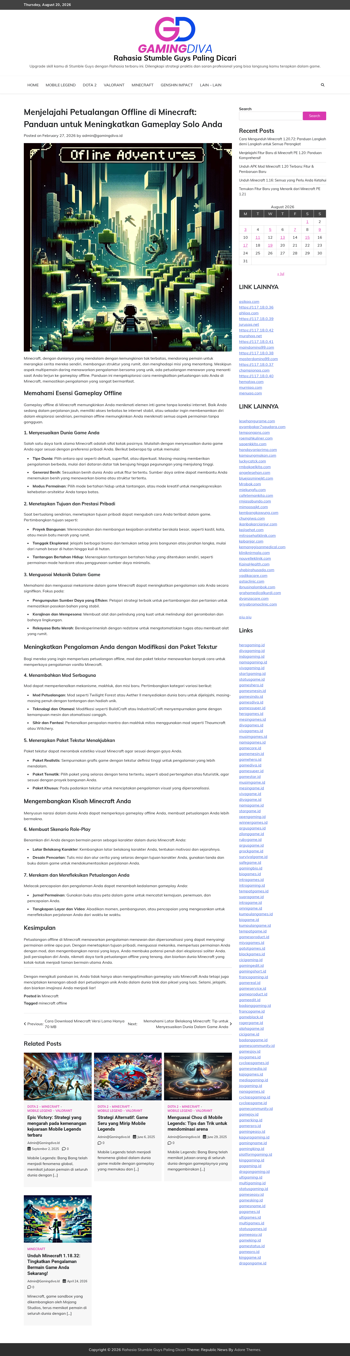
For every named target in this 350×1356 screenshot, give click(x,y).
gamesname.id (252, 1205)
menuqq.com (250, 393)
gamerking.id (250, 1120)
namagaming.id (253, 662)
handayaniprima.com (258, 449)
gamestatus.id (252, 1245)
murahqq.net (250, 335)
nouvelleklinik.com (255, 558)
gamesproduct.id (254, 936)
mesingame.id (251, 788)
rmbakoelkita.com (255, 466)
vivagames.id (251, 730)
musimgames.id (253, 736)
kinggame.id (250, 1257)
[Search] (322, 84)
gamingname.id (253, 1142)
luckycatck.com (252, 461)
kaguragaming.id (254, 1137)
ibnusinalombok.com (257, 587)
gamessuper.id (252, 707)
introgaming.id (252, 885)
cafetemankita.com (256, 495)
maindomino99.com (256, 347)
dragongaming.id (254, 1171)
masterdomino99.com (258, 358)
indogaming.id (252, 656)
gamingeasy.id (252, 1131)
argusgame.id (251, 845)
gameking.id (250, 1240)
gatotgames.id (252, 948)
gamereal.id (249, 982)
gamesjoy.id (249, 1051)
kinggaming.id (251, 1160)
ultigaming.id (250, 1177)
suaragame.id (251, 896)
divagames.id (251, 725)
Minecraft (143, 85)
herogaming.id (252, 644)
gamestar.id (250, 776)
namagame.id (251, 805)
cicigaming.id (251, 959)
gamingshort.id (252, 971)
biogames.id (250, 873)
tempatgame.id (253, 931)
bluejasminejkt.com (256, 478)
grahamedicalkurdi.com (260, 592)
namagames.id (252, 742)
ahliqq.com (249, 313)
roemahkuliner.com (256, 438)
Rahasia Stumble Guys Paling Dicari (175, 57)
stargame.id (250, 810)
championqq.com (254, 370)
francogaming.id (253, 976)
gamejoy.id (249, 1114)
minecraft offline (53, 1003)
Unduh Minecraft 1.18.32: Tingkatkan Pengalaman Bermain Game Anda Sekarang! (53, 1264)
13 (282, 237)
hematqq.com (251, 381)
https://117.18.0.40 (256, 375)
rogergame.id (251, 1022)
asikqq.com (249, 301)
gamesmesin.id (252, 690)
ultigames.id (250, 1217)
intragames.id (251, 879)
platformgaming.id (255, 1154)
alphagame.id (251, 1028)
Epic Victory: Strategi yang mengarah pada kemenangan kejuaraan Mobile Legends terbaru (56, 1126)
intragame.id (250, 902)
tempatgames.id (254, 891)
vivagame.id (250, 793)
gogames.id (249, 1211)
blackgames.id (252, 954)
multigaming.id (252, 1182)
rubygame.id (250, 839)
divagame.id (250, 799)
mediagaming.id (253, 1079)
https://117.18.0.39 (256, 318)
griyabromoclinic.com (258, 604)
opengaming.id (252, 816)
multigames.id (251, 1223)
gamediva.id (250, 765)
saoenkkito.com (252, 443)
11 (257, 237)
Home (33, 85)
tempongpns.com (254, 432)
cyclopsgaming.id (254, 1097)
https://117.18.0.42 (256, 330)
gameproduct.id (253, 994)
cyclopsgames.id (254, 1062)
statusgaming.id (253, 1188)
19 (270, 245)
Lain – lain (210, 85)
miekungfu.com (252, 489)
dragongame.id (252, 1263)
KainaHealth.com (254, 564)
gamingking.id (251, 1148)
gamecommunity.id (256, 1108)
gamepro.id (249, 1251)
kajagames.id (251, 1074)
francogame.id (252, 1011)
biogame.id (249, 919)
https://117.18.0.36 (256, 307)
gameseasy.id (251, 1194)
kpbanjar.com (251, 541)
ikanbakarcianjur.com (258, 524)
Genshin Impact (177, 85)
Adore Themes (247, 1349)
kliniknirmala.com (254, 552)
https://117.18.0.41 (256, 341)
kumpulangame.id (255, 925)
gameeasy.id (250, 1234)
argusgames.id (252, 828)
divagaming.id (252, 650)
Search (245, 108)
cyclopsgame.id (253, 1102)
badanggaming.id (255, 1005)
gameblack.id (251, 1016)
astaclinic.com (251, 581)
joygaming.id (250, 1085)
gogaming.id (250, 1165)
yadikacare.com (253, 575)
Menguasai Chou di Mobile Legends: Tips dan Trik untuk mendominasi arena (197, 1123)
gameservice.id (252, 988)
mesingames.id (252, 719)
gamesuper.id (251, 770)
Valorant (114, 85)
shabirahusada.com (256, 569)
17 (245, 245)
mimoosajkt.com (253, 506)
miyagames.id (251, 942)
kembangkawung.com (258, 512)
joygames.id (250, 1057)
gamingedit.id (251, 965)
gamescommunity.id (257, 1045)
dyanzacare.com (254, 598)
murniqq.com (250, 387)
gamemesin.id (251, 753)
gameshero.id (251, 685)
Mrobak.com (250, 483)
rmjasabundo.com (255, 501)
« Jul (280, 273)
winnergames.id (253, 822)
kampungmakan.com (257, 455)
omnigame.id (250, 908)
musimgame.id (252, 782)
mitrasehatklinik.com (257, 535)
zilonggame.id (251, 833)
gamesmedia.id (253, 1068)
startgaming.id (252, 673)
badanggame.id (253, 1039)
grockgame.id (251, 851)
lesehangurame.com (257, 421)
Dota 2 (90, 85)
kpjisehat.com (251, 529)
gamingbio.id (250, 868)
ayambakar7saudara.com (262, 426)
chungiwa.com (252, 518)
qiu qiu (245, 617)
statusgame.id (252, 679)
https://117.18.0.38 (256, 353)
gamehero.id (250, 759)
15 (307, 237)
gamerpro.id (250, 1125)
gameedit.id (249, 999)
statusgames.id (253, 1228)
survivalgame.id (253, 856)
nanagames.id (252, 1091)
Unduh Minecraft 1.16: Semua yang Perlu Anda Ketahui (282, 180)
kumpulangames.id (256, 913)
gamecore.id (250, 747)
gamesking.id (251, 1200)
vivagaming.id (252, 667)
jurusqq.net (249, 324)
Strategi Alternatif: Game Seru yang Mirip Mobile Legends (123, 1123)
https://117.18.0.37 (256, 364)
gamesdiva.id (251, 702)
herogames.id (251, 713)
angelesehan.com (254, 472)
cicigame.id (249, 1034)
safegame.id (250, 862)
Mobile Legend (61, 85)
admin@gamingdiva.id (102, 135)
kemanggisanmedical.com (262, 546)
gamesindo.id (251, 696)
